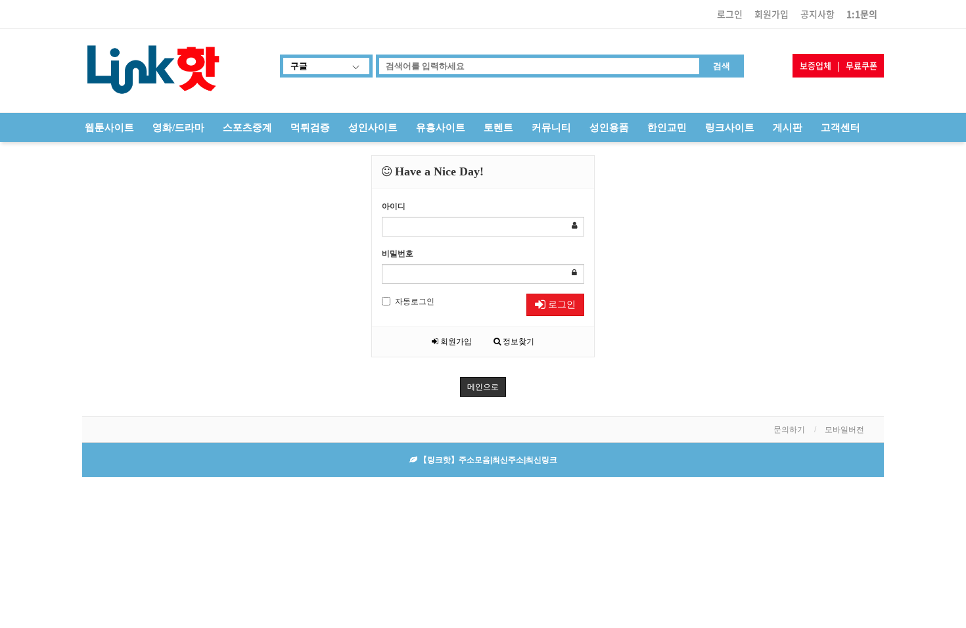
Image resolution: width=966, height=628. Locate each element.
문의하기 (789, 429)
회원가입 (771, 13)
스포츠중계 (247, 127)
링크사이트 (729, 127)
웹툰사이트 (109, 127)
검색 (721, 66)
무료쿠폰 (861, 65)
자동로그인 (414, 301)
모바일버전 (844, 429)
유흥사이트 (440, 127)
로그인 (730, 13)
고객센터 (840, 127)
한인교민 (667, 127)
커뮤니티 (551, 127)
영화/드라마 (178, 127)
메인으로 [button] (483, 387)
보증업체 (815, 65)
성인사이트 (373, 127)
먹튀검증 (310, 127)
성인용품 (609, 127)
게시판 (787, 127)
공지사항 (817, 13)
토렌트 (498, 127)
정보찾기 (517, 341)
